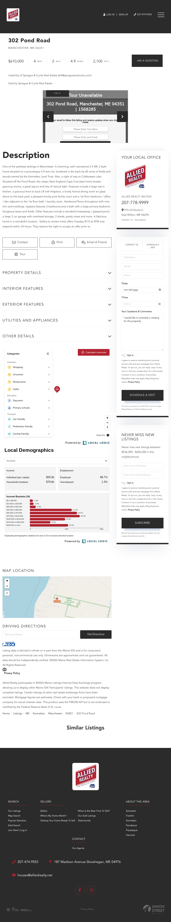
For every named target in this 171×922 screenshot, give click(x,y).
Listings (17, 713)
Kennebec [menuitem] (131, 821)
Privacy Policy (12, 673)
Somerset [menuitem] (131, 811)
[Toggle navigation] (161, 15)
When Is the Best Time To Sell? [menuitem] (94, 811)
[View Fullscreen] (7, 593)
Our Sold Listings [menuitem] (87, 816)
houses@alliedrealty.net (35, 875)
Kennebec (39, 713)
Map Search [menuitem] (14, 816)
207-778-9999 (135, 203)
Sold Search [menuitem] (14, 825)
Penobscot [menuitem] (131, 825)
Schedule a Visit (153, 246)
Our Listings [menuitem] (14, 811)
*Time (125, 298)
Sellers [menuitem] (43, 811)
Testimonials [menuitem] (84, 821)
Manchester (55, 713)
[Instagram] (91, 890)
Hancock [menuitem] (130, 835)
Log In (110, 15)
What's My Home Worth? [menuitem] (53, 816)
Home (6, 713)
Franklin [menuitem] (130, 816)
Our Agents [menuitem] (78, 848)
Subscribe (142, 523)
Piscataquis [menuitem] (131, 830)
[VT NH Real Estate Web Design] (153, 909)
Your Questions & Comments (137, 312)
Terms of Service (141, 409)
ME (28, 713)
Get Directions (95, 634)
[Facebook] (79, 890)
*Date (125, 284)
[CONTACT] (147, 61)
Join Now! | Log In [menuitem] (17, 830)
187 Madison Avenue (87, 862)
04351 (69, 713)
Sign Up (123, 15)
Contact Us (127, 220)
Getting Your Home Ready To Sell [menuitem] (57, 821)
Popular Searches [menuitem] (17, 821)
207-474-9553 (144, 14)
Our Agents (140, 220)
